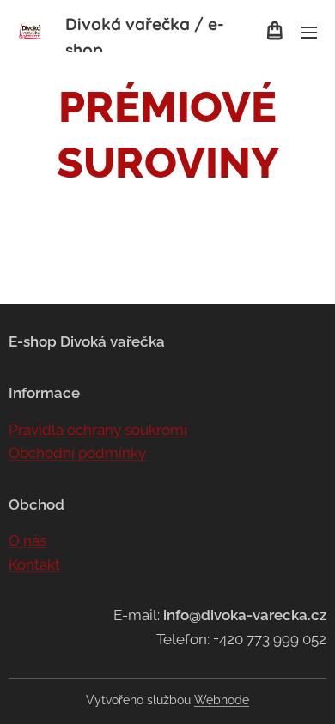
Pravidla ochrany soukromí (98, 429)
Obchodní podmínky (77, 453)
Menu (309, 32)
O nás (27, 540)
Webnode (221, 700)
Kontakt (34, 564)
